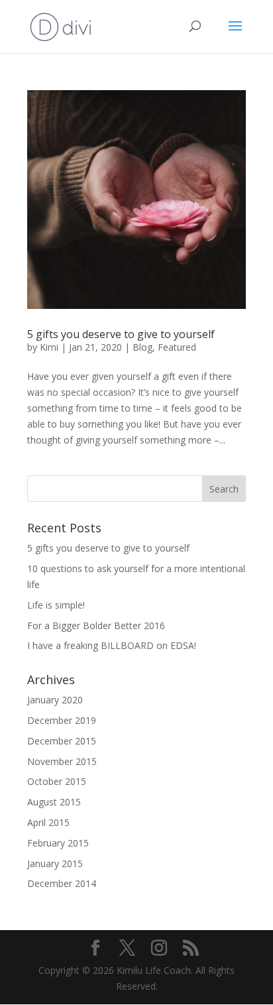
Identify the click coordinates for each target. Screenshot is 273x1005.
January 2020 (55, 699)
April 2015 (48, 822)
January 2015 (55, 863)
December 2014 (61, 883)
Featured (177, 347)
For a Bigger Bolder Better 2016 (96, 625)
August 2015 (54, 802)
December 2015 (61, 741)
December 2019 (61, 720)
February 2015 (58, 843)
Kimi (49, 347)
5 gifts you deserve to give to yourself (121, 334)
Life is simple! (56, 605)
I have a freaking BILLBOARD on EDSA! (113, 645)
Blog (142, 347)
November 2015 (62, 761)
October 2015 (56, 781)
